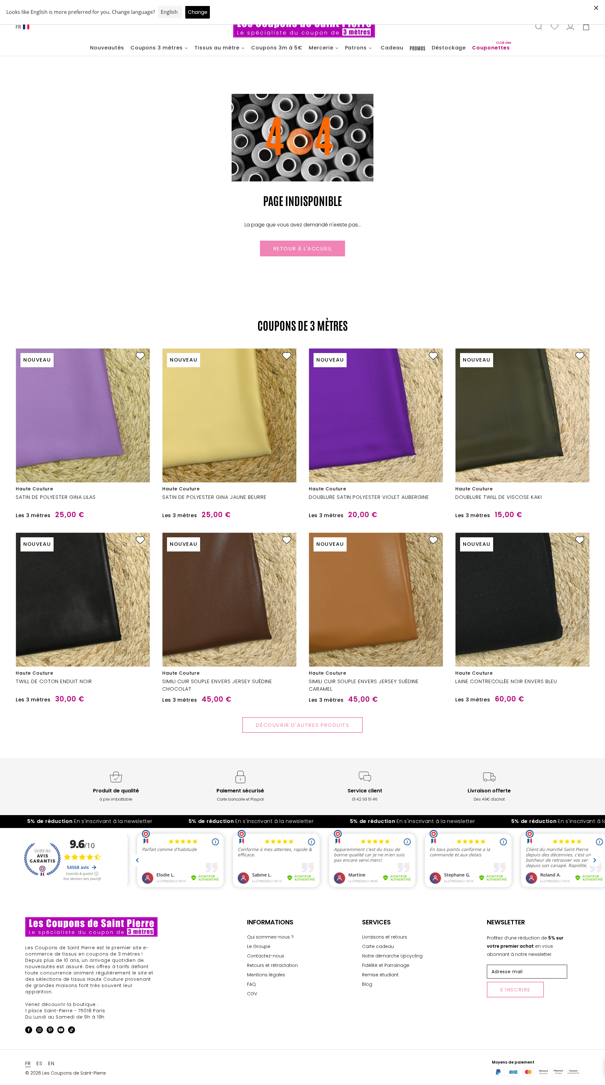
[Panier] (586, 27)
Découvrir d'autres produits (302, 725)
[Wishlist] (554, 27)
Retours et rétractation (272, 965)
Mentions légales (266, 975)
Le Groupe (258, 946)
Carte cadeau (378, 946)
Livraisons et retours (384, 937)
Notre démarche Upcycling (392, 956)
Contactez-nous (265, 956)
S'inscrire (515, 989)
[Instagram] (39, 1031)
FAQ (251, 984)
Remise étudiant (380, 975)
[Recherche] (539, 27)
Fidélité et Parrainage (385, 965)
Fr (18, 27)
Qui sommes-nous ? (270, 937)
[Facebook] (28, 1031)
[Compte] (570, 27)
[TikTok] (71, 1031)
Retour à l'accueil (302, 248)
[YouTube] (60, 1031)
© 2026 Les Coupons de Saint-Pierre (65, 1073)
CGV (252, 994)
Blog (367, 984)
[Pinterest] (50, 1031)
